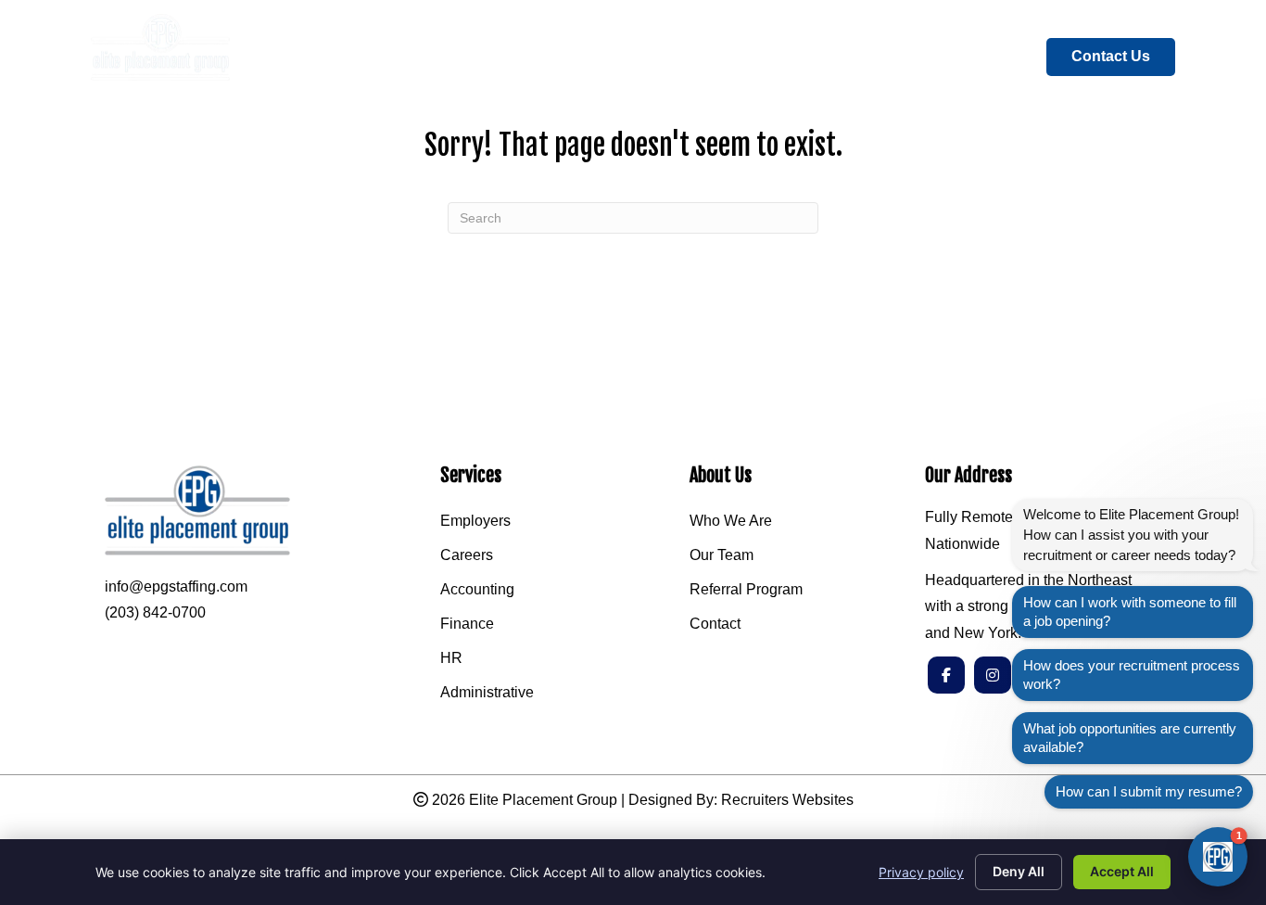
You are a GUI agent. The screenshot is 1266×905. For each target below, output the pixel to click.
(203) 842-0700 (155, 612)
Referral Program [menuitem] (746, 589)
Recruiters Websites (787, 800)
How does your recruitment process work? (1131, 674)
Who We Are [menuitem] (731, 521)
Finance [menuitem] (467, 624)
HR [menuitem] (451, 658)
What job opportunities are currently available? (1129, 737)
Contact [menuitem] (715, 624)
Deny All (1018, 871)
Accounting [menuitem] (477, 589)
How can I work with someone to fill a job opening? (1129, 611)
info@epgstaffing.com (176, 586)
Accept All (1122, 871)
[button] (1217, 856)
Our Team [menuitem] (721, 555)
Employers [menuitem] (475, 521)
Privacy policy (921, 872)
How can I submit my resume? (1149, 791)
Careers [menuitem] (466, 555)
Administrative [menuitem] (487, 692)
